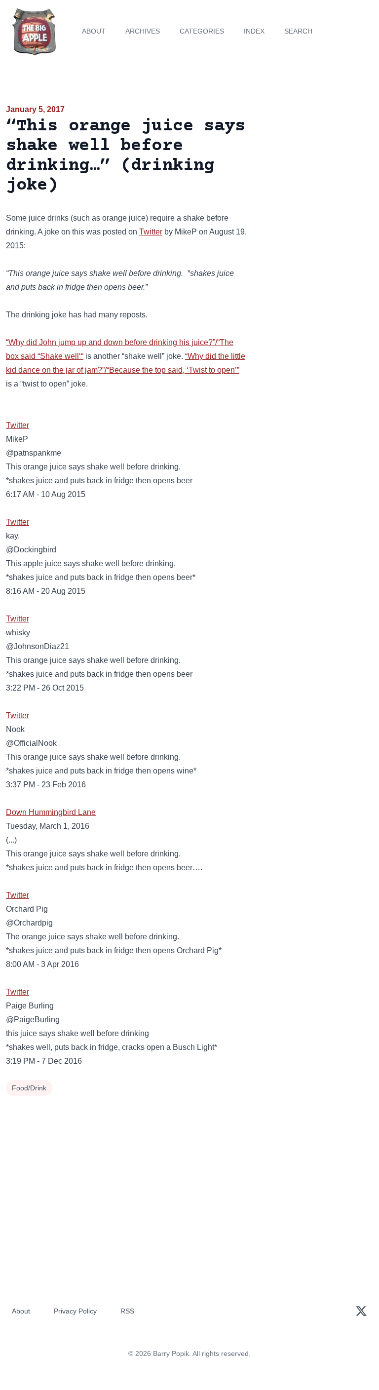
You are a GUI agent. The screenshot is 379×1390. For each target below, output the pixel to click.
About (94, 31)
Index (254, 31)
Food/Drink (29, 1088)
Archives (142, 31)
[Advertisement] (316, 160)
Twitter (150, 232)
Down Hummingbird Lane (51, 812)
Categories (202, 31)
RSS (127, 1311)
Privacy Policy (75, 1311)
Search (298, 31)
